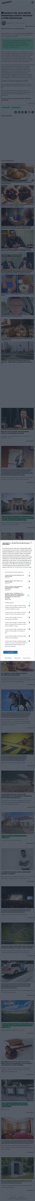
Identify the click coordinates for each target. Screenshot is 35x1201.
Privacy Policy (26, 658)
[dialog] (17, 600)
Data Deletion (8, 658)
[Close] (31, 543)
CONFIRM (10, 652)
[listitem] (17, 572)
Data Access (17, 658)
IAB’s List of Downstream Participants (19, 567)
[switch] (28, 576)
